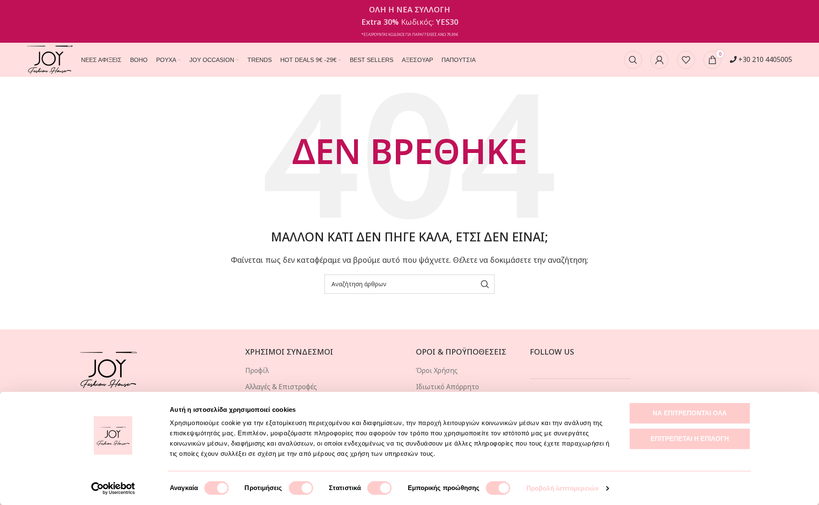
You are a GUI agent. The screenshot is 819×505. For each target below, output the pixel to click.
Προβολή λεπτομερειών (562, 488)
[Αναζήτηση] (633, 59)
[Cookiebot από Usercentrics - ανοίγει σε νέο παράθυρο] (113, 488)
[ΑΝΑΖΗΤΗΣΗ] (485, 284)
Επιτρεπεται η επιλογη (690, 438)
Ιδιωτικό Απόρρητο (447, 386)
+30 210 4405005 (764, 59)
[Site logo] (50, 59)
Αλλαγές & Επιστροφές (281, 386)
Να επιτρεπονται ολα (690, 413)
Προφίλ (257, 370)
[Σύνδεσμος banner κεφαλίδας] (409, 21)
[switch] (301, 488)
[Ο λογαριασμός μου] (659, 59)
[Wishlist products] (686, 59)
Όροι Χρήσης (437, 370)
